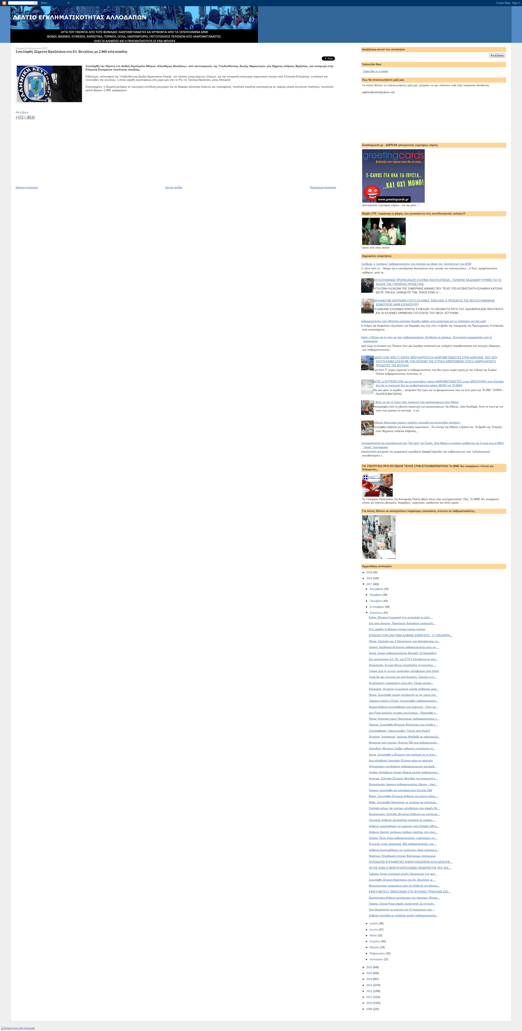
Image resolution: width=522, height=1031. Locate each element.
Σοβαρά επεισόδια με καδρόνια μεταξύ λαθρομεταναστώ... (403, 915)
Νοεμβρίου (376, 594)
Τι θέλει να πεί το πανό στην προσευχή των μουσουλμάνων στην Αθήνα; (416, 402)
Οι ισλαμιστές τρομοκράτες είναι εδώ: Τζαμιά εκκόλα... (401, 683)
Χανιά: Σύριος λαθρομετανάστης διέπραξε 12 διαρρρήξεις (403, 653)
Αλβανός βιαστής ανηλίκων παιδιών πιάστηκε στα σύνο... (403, 832)
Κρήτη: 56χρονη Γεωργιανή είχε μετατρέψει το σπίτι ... (401, 617)
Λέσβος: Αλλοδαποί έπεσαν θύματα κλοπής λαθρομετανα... (404, 772)
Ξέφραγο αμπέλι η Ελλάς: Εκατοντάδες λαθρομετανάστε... (404, 700)
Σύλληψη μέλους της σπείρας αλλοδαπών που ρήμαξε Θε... (404, 808)
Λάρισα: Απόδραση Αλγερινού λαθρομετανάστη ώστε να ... (404, 647)
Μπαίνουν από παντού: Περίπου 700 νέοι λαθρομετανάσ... (404, 742)
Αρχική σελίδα (173, 187)
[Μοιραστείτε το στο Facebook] (29, 117)
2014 (369, 979)
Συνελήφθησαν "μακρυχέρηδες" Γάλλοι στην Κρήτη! (399, 730)
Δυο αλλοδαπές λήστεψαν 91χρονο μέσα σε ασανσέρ (401, 760)
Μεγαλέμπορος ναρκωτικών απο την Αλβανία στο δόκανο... (404, 885)
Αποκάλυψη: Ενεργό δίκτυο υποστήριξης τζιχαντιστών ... (402, 665)
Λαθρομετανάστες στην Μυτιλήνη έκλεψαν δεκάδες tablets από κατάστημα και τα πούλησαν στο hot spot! (423, 321)
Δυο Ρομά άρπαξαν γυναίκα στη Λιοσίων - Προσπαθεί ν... (403, 712)
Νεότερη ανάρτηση (27, 187)
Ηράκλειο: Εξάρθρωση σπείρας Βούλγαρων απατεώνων (402, 856)
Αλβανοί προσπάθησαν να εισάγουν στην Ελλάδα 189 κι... (404, 826)
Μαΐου (374, 935)
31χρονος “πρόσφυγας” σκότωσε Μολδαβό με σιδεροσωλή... (404, 736)
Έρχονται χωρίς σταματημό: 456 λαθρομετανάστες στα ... (403, 843)
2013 (369, 985)
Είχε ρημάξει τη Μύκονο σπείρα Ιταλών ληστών (397, 629)
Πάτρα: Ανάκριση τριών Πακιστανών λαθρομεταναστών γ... (404, 718)
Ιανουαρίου (377, 959)
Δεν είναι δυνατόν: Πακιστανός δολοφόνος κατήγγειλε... (402, 623)
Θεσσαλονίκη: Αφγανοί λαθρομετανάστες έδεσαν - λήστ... (403, 784)
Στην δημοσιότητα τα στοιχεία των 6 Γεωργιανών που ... (402, 909)
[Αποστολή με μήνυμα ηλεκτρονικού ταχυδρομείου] (17, 117)
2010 (369, 1002)
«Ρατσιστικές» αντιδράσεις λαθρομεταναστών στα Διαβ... (403, 766)
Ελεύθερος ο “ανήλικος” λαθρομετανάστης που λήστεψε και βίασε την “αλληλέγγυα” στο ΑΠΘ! (415, 263)
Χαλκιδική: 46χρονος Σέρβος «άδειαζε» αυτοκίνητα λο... (402, 748)
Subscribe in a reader (375, 71)
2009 (369, 1009)
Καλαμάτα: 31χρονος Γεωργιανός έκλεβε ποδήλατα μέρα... (404, 689)
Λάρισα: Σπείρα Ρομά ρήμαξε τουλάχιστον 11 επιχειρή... (402, 903)
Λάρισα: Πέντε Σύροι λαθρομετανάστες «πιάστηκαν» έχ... (403, 838)
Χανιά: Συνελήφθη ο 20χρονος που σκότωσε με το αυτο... (403, 754)
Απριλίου (375, 941)
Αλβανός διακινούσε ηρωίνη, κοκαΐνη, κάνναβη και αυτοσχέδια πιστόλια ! (416, 422)
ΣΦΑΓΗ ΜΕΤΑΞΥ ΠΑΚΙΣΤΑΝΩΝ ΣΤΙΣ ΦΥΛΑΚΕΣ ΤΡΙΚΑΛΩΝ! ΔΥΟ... (410, 891)
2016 (369, 967)
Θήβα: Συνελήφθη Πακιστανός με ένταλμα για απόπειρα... (403, 802)
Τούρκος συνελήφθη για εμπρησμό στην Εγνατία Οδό (400, 790)
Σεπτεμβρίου (377, 606)
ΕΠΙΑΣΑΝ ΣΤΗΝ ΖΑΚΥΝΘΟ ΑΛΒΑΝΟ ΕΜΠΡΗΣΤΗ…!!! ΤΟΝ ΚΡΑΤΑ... (410, 635)
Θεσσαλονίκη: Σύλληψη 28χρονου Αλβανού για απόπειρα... (404, 814)
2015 (369, 973)
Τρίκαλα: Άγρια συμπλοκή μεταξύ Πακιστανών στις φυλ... (403, 873)
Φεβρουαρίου (378, 953)
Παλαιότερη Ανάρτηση (323, 187)
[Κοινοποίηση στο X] (25, 117)
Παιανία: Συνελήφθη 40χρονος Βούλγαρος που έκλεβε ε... (403, 724)
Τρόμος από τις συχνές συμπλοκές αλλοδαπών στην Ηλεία (404, 671)
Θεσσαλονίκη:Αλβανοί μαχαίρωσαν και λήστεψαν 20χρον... (404, 897)
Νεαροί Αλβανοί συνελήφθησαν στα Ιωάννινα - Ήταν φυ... (403, 706)
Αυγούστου (377, 612)
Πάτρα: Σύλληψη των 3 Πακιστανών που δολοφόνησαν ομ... (404, 641)
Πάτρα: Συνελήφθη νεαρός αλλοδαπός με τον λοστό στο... (403, 694)
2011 (369, 997)
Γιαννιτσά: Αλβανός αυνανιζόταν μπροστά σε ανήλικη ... (402, 820)
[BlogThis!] (21, 117)
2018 (369, 578)
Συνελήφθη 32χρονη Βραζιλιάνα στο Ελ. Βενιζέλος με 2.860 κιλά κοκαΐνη (71, 51)
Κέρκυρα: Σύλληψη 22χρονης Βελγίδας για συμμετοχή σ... (403, 778)
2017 (369, 584)
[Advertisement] (46, 157)
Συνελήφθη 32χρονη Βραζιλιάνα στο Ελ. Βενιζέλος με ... (402, 879)
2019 (369, 572)
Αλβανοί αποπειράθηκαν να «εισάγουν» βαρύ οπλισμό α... (404, 850)
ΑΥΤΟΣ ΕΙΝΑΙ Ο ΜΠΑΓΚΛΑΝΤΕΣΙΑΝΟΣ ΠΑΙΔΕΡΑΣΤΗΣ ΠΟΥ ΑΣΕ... (410, 867)
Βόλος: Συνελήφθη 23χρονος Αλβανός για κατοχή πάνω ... (404, 796)
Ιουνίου (374, 929)
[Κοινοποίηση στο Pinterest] (33, 117)
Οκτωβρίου (376, 600)
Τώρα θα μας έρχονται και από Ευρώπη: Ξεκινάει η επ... (403, 676)
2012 (369, 991)
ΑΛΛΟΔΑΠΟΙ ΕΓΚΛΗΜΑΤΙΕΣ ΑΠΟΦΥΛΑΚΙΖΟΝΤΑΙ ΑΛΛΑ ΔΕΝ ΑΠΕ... (410, 861)
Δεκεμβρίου (377, 588)
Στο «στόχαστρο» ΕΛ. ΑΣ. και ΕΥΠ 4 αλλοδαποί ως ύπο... (403, 659)
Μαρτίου (375, 947)
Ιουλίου (374, 923)
